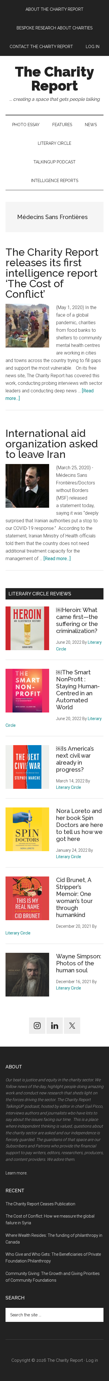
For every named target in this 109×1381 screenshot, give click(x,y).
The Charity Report (54, 79)
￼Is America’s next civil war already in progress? (75, 759)
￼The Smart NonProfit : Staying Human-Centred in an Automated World (78, 690)
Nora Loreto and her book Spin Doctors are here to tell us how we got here (79, 824)
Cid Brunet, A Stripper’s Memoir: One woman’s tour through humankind (74, 897)
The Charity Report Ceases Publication (41, 1204)
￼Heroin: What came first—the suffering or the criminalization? (77, 620)
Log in (92, 1360)
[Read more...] (57, 558)
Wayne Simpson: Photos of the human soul (78, 963)
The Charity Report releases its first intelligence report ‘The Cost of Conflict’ (52, 273)
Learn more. (16, 1173)
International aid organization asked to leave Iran (52, 443)
